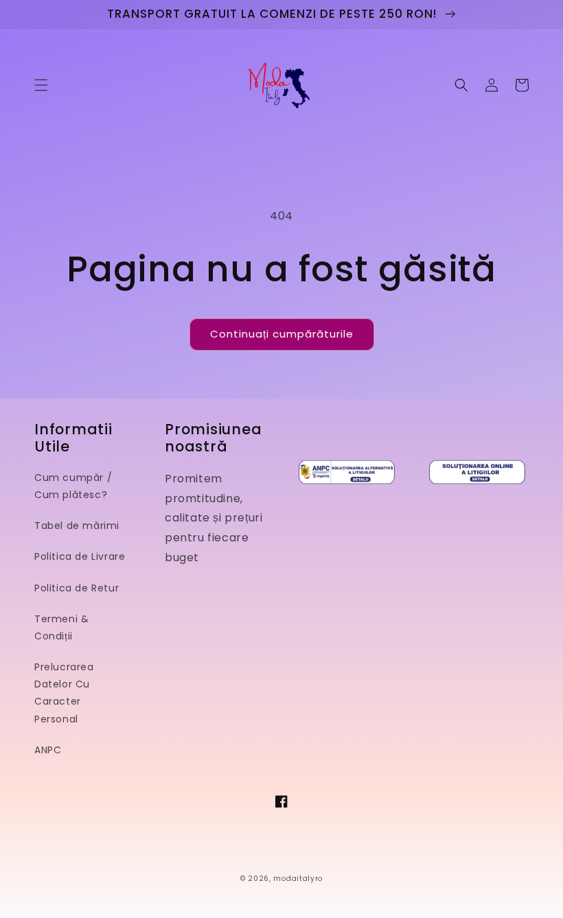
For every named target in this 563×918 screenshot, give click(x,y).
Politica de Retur (76, 588)
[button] (41, 85)
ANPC (47, 750)
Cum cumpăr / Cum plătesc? (73, 486)
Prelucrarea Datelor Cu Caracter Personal (64, 693)
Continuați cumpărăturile (282, 334)
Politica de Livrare (79, 556)
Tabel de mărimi (76, 525)
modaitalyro (298, 878)
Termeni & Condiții (61, 627)
